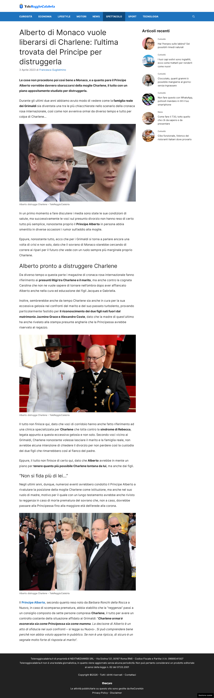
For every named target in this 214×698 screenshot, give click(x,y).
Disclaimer (116, 692)
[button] (193, 16)
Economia (45, 16)
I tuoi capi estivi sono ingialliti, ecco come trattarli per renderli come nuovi (175, 63)
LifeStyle (64, 16)
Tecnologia (150, 16)
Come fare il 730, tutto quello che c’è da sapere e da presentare (174, 120)
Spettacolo (114, 16)
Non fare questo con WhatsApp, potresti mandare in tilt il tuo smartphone (175, 101)
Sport (132, 16)
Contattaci (130, 674)
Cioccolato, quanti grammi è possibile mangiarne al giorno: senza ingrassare (174, 82)
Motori (81, 16)
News (96, 16)
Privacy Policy (100, 692)
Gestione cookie (205, 695)
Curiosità (25, 16)
